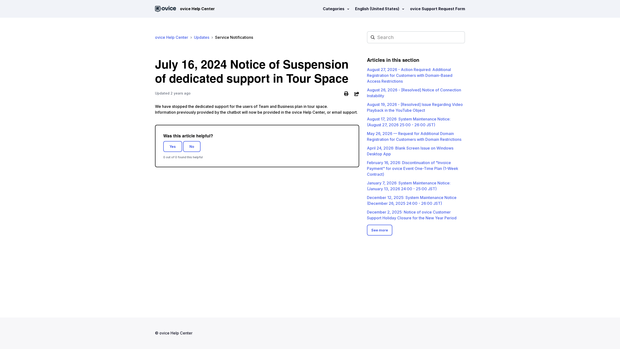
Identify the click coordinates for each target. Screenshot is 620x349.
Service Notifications (234, 37)
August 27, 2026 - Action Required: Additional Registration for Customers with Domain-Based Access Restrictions (409, 75)
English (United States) (377, 8)
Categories (334, 8)
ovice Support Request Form (437, 8)
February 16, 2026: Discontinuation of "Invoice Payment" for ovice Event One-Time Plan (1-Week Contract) (412, 168)
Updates (201, 37)
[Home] (165, 9)
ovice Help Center (171, 37)
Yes (173, 146)
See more (379, 230)
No (191, 146)
